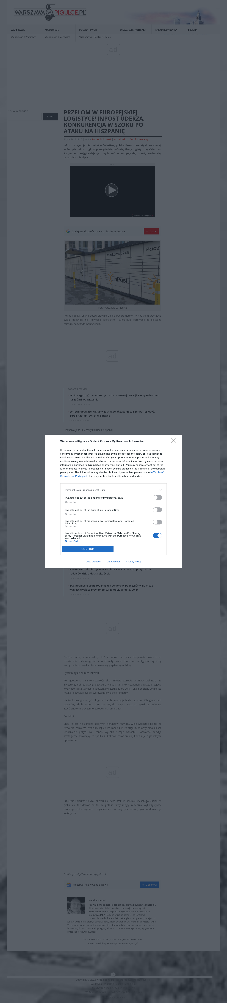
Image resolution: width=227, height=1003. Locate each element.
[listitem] (113, 490)
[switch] (157, 497)
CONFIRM (88, 549)
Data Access (113, 561)
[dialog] (113, 501)
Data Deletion (93, 561)
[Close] (174, 441)
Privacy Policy (133, 561)
